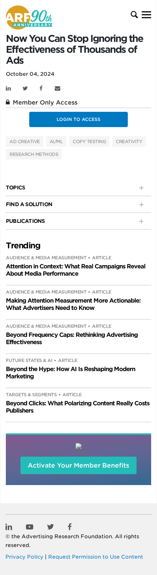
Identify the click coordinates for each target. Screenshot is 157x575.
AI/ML (56, 141)
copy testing (89, 141)
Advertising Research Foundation (67, 536)
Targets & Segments (31, 394)
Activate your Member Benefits (78, 465)
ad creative (24, 141)
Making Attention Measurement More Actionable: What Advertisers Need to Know (73, 304)
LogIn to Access (78, 119)
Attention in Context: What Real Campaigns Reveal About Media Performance (75, 270)
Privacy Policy (24, 557)
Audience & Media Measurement (46, 257)
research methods (33, 154)
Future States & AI (29, 360)
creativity (129, 141)
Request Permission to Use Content (95, 557)
